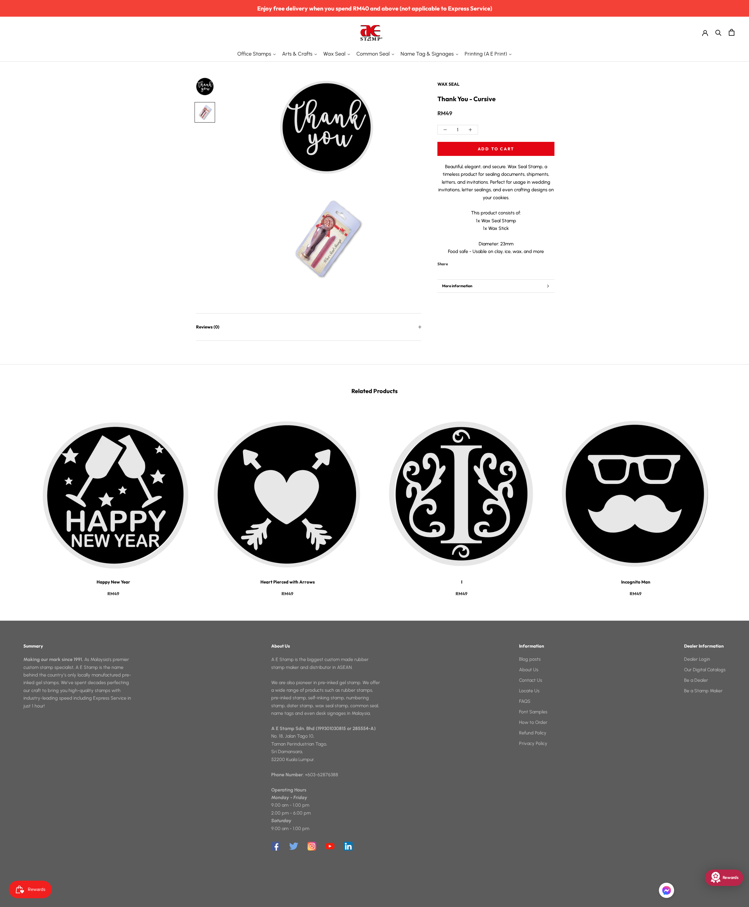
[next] (730, 500)
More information (457, 285)
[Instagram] (311, 846)
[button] (666, 890)
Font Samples (533, 712)
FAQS (524, 701)
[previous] (18, 500)
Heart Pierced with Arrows (287, 582)
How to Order (533, 722)
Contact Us (530, 680)
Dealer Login (697, 659)
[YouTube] (330, 846)
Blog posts (530, 659)
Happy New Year (113, 582)
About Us (528, 669)
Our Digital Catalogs (705, 669)
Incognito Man (635, 582)
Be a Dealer (696, 680)
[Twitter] (461, 262)
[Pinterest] (468, 262)
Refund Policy (533, 733)
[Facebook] (453, 262)
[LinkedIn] (348, 846)
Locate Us (529, 690)
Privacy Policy (533, 743)
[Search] (718, 32)
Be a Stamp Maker (703, 690)
